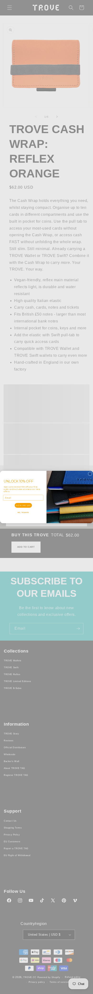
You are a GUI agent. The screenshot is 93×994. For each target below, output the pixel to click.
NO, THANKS (23, 512)
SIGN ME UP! (23, 505)
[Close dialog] (90, 474)
